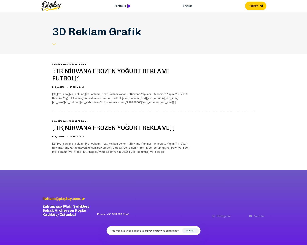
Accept (190, 230)
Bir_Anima (58, 87)
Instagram (223, 216)
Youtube (259, 216)
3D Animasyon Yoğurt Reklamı (70, 64)
